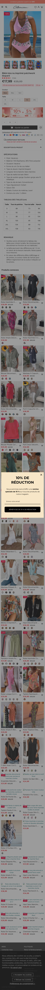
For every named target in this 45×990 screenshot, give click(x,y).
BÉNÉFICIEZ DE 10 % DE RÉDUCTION (22, 509)
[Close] (41, 474)
